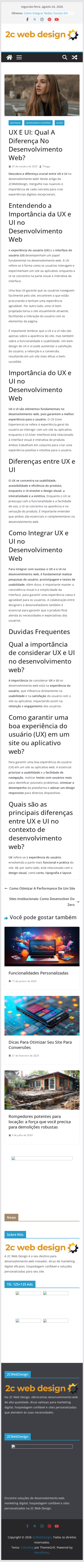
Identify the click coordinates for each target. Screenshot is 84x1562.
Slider (59, 122)
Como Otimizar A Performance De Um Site (42, 888)
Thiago (46, 166)
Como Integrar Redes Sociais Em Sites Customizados (46, 15)
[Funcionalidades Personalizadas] (42, 929)
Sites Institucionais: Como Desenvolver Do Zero (42, 902)
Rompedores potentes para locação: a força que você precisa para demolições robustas (40, 1122)
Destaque (15, 122)
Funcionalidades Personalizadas (39, 973)
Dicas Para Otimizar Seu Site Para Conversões (40, 1044)
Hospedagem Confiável (38, 122)
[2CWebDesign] (9, 57)
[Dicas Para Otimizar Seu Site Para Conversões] (42, 999)
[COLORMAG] (42, 1244)
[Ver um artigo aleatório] (75, 57)
